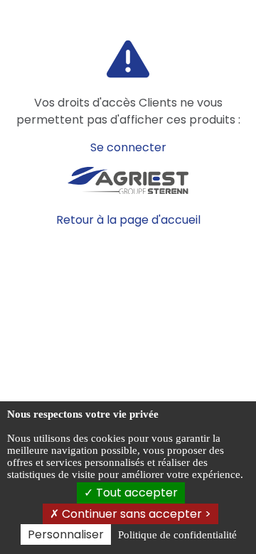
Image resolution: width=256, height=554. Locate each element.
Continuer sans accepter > (135, 514)
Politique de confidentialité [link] (177, 535)
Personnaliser (66, 534)
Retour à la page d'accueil (128, 220)
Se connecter (128, 147)
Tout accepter (135, 492)
